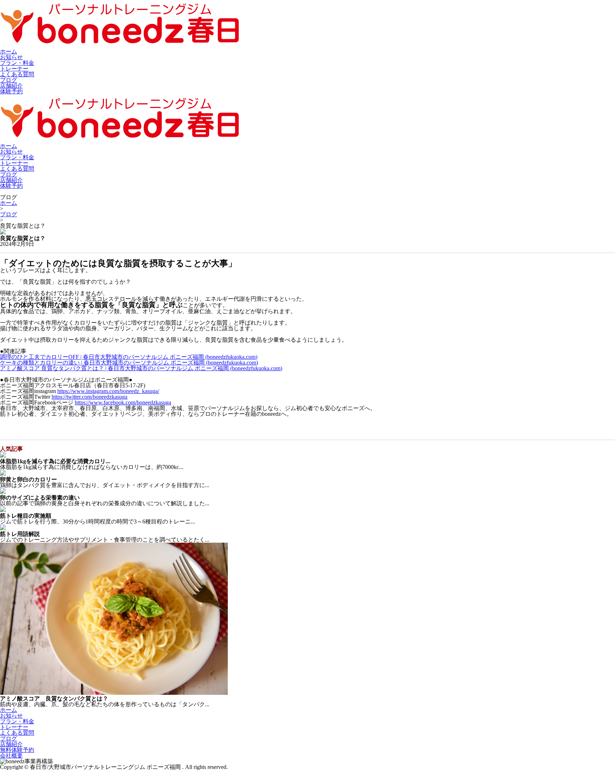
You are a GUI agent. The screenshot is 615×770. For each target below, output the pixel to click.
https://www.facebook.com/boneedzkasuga (123, 402)
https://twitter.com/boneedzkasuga (89, 397)
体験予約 (11, 91)
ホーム (8, 51)
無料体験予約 (17, 750)
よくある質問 (17, 74)
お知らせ (11, 57)
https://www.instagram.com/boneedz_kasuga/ (108, 391)
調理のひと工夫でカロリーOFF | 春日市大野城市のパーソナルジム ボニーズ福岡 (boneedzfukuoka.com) (128, 357)
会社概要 (11, 756)
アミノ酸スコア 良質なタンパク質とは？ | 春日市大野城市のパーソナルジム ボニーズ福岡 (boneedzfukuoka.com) (141, 368)
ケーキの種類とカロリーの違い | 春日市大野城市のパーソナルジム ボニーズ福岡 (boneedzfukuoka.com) (129, 363)
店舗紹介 (11, 86)
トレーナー (14, 69)
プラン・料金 (17, 63)
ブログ (8, 80)
